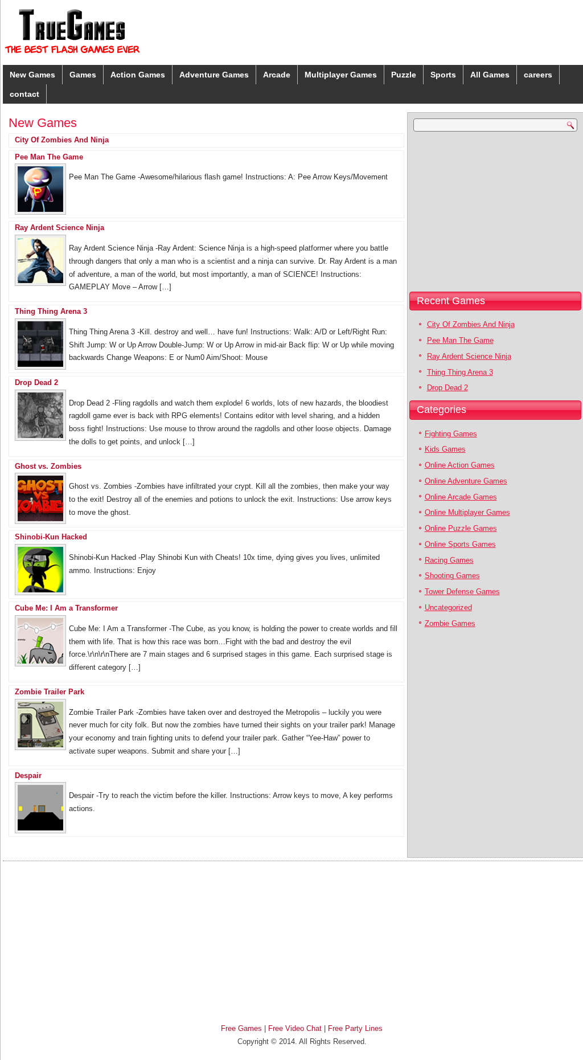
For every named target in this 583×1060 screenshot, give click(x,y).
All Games (490, 74)
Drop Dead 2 (36, 382)
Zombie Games (450, 623)
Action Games (137, 74)
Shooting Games (452, 575)
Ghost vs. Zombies (48, 466)
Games (82, 74)
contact (24, 94)
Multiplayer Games (341, 74)
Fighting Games (451, 433)
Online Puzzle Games (461, 528)
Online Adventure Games (466, 481)
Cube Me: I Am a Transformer (66, 608)
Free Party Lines (355, 1028)
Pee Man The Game (49, 157)
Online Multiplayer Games (467, 512)
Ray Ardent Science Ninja (59, 227)
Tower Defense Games (462, 591)
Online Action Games (460, 465)
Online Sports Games (460, 544)
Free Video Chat (295, 1028)
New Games (32, 74)
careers (538, 74)
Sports (443, 74)
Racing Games (449, 560)
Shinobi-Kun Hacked (51, 537)
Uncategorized (448, 607)
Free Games (241, 1028)
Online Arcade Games (461, 497)
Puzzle (403, 74)
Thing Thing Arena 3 (51, 311)
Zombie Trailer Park (49, 691)
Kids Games (445, 449)
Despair (28, 775)
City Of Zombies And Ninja (62, 140)
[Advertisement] (481, 211)
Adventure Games (214, 74)
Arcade (276, 74)
